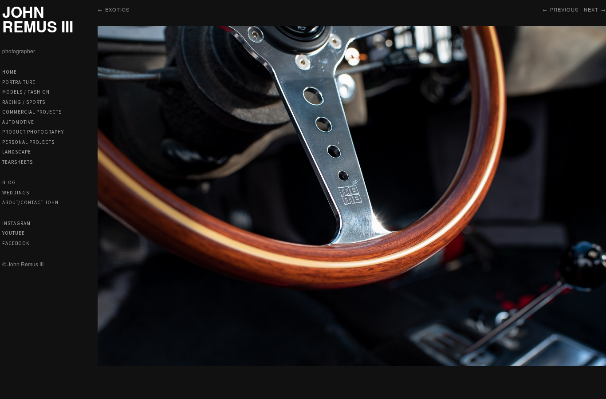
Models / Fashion (26, 92)
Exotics (117, 9)
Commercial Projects (32, 112)
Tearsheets (17, 162)
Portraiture (18, 82)
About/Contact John (30, 202)
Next (591, 9)
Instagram (16, 223)
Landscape (16, 152)
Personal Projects (28, 142)
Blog (9, 182)
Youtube (13, 233)
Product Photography (33, 132)
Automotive (18, 122)
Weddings (15, 193)
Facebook (15, 243)
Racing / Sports (23, 102)
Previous (564, 9)
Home (9, 72)
